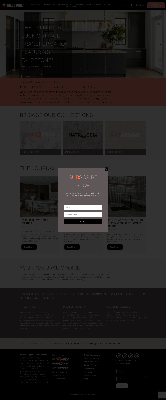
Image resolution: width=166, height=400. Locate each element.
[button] (106, 169)
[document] (83, 200)
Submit (83, 221)
